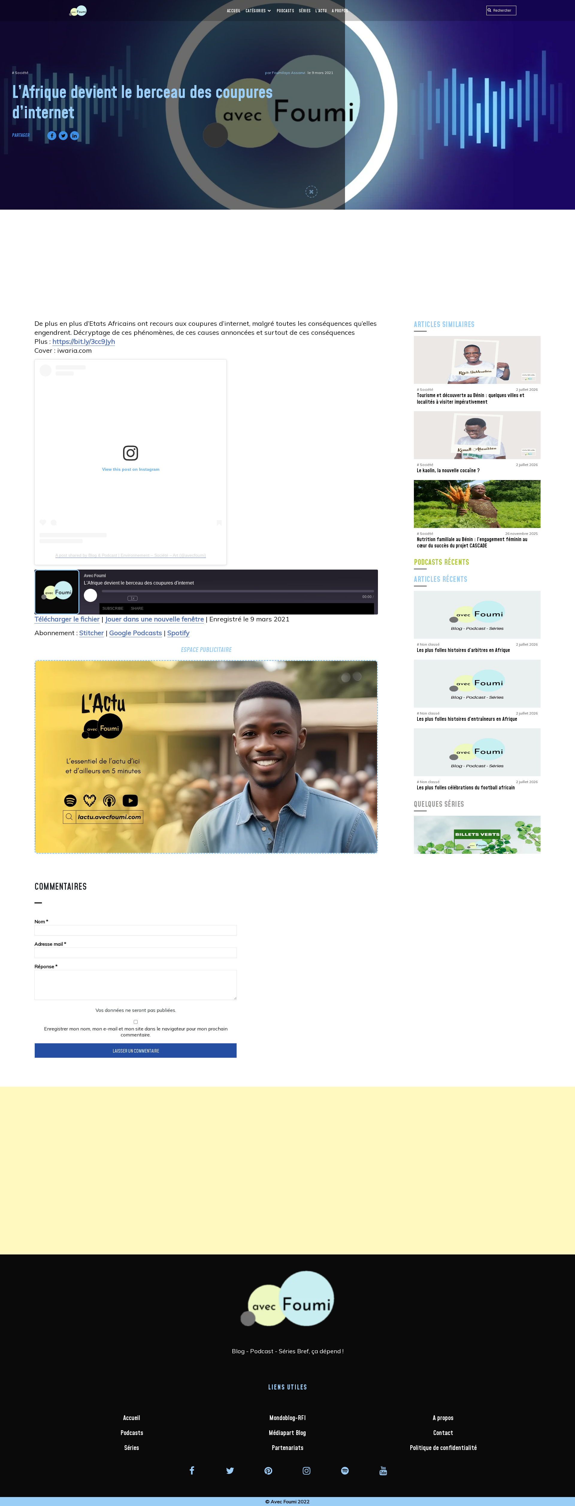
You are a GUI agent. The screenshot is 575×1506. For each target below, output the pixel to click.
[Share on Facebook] (50, 135)
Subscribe (112, 608)
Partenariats (287, 1448)
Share (137, 608)
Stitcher (91, 633)
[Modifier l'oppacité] (311, 192)
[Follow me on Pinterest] (268, 1470)
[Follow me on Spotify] (345, 1470)
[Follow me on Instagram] (307, 1470)
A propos (340, 11)
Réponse (46, 966)
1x (132, 598)
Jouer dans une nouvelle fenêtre (154, 619)
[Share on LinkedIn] (73, 135)
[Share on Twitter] (62, 135)
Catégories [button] (256, 11)
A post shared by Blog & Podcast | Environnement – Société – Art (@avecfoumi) (130, 555)
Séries (305, 11)
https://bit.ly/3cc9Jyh (83, 341)
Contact (443, 1433)
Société (21, 72)
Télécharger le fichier (67, 619)
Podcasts (285, 11)
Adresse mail (50, 944)
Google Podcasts (135, 633)
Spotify (178, 633)
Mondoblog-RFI (287, 1418)
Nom (41, 921)
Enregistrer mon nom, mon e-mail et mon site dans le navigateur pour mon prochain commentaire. (136, 1032)
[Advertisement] (287, 254)
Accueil (234, 11)
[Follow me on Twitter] (230, 1470)
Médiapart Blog (287, 1433)
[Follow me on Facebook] (191, 1470)
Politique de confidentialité (443, 1448)
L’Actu (321, 11)
